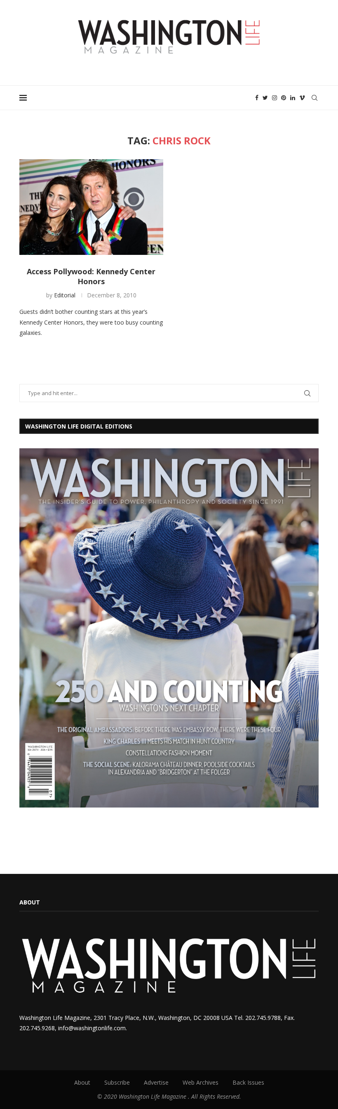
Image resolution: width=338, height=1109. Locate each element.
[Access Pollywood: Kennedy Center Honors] (91, 207)
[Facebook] (256, 98)
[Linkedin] (292, 98)
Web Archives (200, 1082)
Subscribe (117, 1082)
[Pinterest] (283, 98)
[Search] (314, 98)
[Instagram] (274, 98)
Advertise (156, 1082)
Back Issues (248, 1082)
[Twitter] (265, 98)
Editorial (64, 295)
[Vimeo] (302, 98)
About (82, 1082)
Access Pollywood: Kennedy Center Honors (91, 276)
